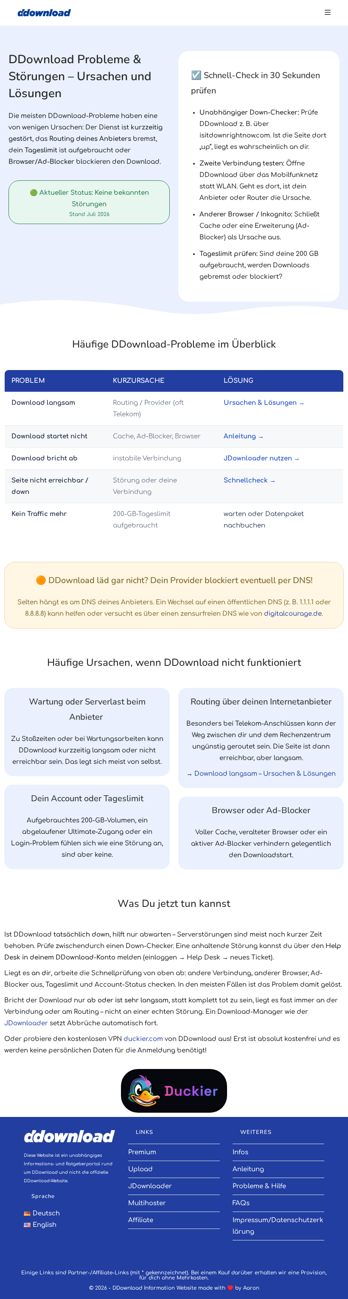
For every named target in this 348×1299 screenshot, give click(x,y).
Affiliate (140, 1220)
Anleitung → (244, 436)
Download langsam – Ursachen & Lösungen (265, 773)
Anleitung (248, 1169)
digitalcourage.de (293, 613)
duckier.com (143, 1039)
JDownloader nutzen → (262, 458)
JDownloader (26, 1023)
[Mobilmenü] (328, 12)
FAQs (241, 1203)
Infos (240, 1152)
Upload (140, 1169)
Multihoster (147, 1203)
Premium (142, 1152)
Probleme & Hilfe (259, 1186)
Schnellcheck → (250, 480)
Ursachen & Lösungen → (264, 403)
